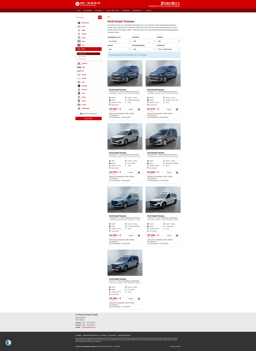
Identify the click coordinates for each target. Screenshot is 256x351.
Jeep (83, 67)
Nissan (84, 75)
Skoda (84, 97)
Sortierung (160, 45)
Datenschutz (112, 335)
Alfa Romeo (85, 23)
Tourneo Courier (82, 56)
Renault (84, 90)
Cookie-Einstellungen (124, 335)
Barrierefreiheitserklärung (91, 335)
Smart (84, 101)
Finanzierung (126, 10)
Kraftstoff (135, 37)
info (109, 17)
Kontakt (148, 10)
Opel (83, 82)
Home (78, 10)
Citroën (84, 34)
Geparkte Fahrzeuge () (89, 113)
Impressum (103, 335)
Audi (83, 26)
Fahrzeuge (98, 10)
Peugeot (84, 86)
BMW (83, 30)
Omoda (84, 78)
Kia (83, 71)
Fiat (83, 45)
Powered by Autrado (175, 346)
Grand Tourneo (82, 53)
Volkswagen (86, 108)
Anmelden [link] (89, 118)
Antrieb (110, 45)
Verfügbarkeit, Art (114, 37)
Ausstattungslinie (138, 45)
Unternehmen (137, 10)
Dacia (83, 41)
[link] (139, 109)
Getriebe (160, 37)
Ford (83, 49)
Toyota (84, 105)
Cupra (84, 38)
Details (131, 109)
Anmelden (78, 335)
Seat (83, 93)
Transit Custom (82, 59)
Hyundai (84, 63)
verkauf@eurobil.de (88, 327)
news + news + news (112, 10)
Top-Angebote (87, 10)
